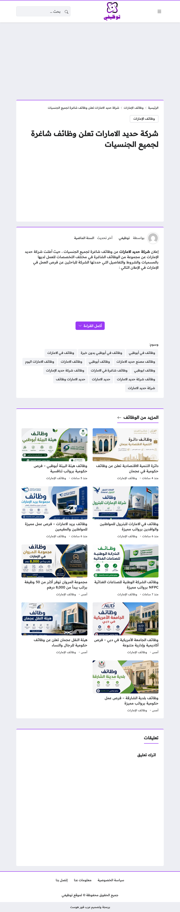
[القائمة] (159, 11)
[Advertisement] (90, 58)
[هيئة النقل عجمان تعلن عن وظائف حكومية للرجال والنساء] (54, 628)
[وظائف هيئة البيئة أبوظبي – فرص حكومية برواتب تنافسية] (54, 454)
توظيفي (124, 238)
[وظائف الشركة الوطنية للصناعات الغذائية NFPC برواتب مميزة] (125, 570)
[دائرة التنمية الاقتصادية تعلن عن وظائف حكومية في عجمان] (125, 454)
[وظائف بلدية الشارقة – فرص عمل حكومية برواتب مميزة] (125, 686)
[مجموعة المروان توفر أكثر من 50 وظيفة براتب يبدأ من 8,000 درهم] (54, 570)
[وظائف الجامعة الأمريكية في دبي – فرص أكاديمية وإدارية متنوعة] (125, 628)
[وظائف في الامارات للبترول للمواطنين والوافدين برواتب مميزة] (125, 512)
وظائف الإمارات (134, 107)
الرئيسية (153, 107)
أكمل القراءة (93, 326)
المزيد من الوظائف (141, 417)
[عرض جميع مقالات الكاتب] (153, 238)
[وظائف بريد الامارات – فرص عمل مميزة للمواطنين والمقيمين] (54, 512)
